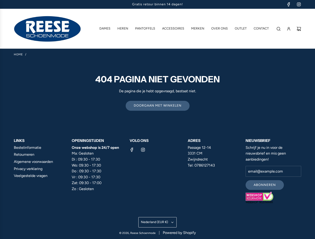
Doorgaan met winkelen (157, 106)
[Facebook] (289, 4)
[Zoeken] (278, 29)
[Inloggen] (289, 29)
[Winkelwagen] (299, 29)
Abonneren (265, 185)
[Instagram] (299, 4)
